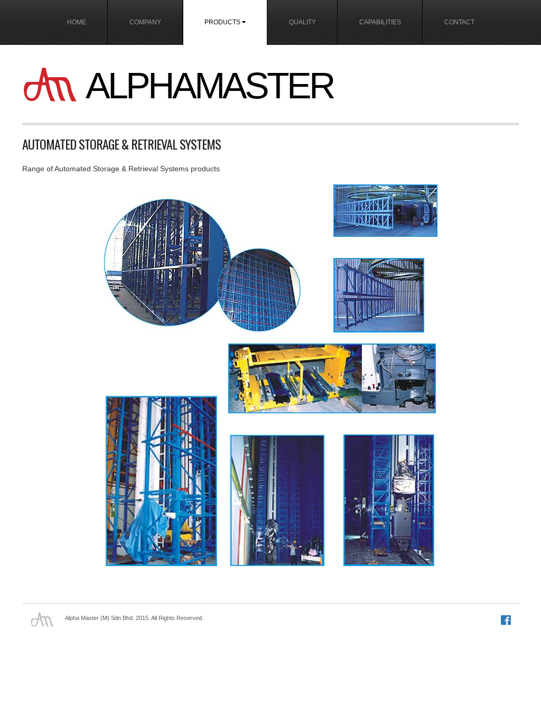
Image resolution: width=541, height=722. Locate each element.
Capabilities (380, 22)
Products (223, 22)
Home (76, 22)
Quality (302, 22)
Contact (459, 22)
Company (145, 22)
